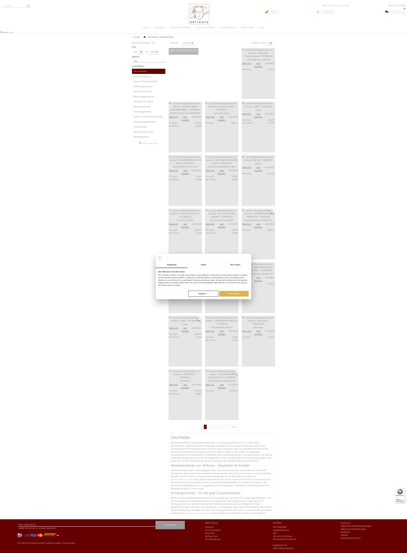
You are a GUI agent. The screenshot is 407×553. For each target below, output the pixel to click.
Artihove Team (211, 536)
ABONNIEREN (170, 525)
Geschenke (153, 37)
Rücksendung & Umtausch (284, 539)
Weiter (234, 427)
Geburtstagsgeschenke (144, 96)
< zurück (136, 37)
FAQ (347, 5)
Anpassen (202, 294)
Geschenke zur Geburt (143, 101)
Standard (187, 43)
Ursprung (209, 527)
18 (269, 43)
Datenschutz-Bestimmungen (353, 529)
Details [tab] (203, 265)
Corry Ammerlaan (213, 530)
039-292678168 (398, 5)
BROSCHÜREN (247, 27)
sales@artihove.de (281, 530)
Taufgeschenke (140, 127)
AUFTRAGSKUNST (228, 27)
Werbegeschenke (141, 137)
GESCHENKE (159, 27)
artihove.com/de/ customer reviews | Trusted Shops (52, 543)
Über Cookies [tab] (235, 265)
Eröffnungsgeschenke (143, 86)
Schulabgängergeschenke (145, 122)
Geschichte (210, 533)
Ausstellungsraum (213, 539)
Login (339, 5)
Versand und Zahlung (282, 536)
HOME (146, 27)
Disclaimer (345, 532)
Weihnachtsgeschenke (143, 132)
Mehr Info (246, 63)
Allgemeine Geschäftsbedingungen (356, 526)
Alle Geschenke (140, 71)
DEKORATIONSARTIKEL (180, 27)
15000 (153, 52)
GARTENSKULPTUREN (205, 27)
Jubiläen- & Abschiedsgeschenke (148, 116)
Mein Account (328, 5)
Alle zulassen (234, 294)
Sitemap (344, 535)
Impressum (346, 523)
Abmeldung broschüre (351, 538)
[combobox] (148, 60)
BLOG (261, 27)
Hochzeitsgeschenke (143, 111)
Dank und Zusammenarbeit (146, 81)
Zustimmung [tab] (171, 265)
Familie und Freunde (142, 91)
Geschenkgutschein (142, 106)
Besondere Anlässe (142, 76)
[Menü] (403, 489)
